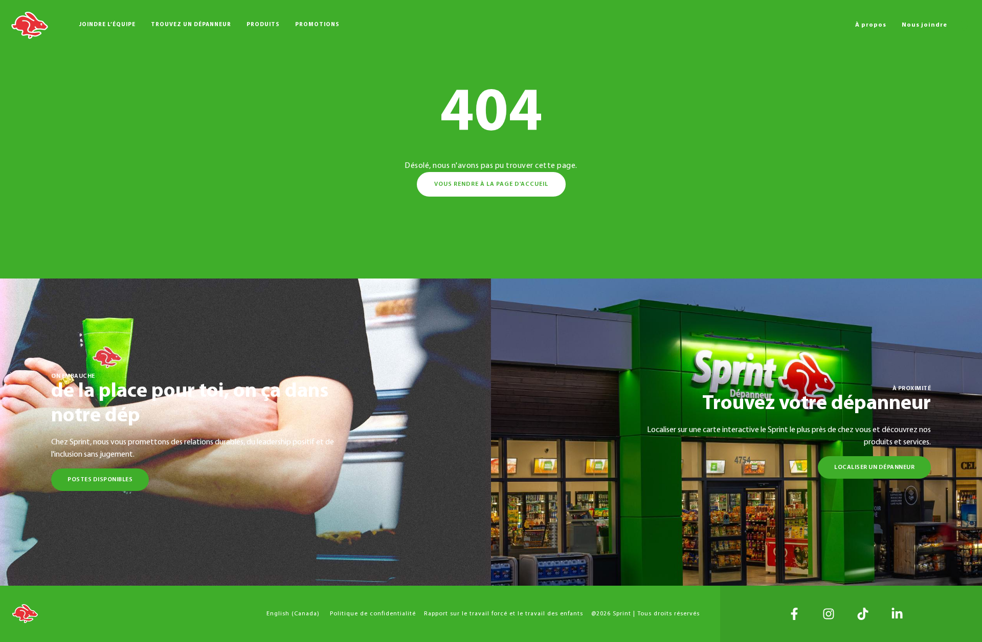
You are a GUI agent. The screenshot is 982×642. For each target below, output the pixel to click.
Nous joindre (924, 25)
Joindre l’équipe (107, 25)
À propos (870, 25)
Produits (263, 25)
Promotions (317, 25)
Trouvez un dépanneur (191, 25)
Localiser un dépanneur (874, 467)
